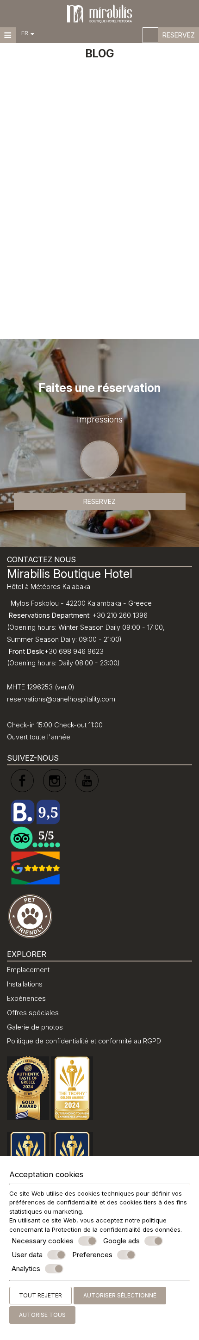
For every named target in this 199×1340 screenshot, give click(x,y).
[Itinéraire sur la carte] (150, 35)
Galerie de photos (35, 1027)
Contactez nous (41, 559)
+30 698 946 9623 (74, 651)
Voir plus (28, 310)
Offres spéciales (33, 1013)
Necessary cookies (43, 1240)
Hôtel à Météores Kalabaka (48, 586)
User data (27, 1254)
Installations (25, 984)
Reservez (178, 35)
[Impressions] (99, 481)
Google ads (121, 1240)
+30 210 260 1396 (120, 615)
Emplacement (28, 970)
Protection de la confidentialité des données (116, 1229)
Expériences (26, 998)
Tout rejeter (40, 1295)
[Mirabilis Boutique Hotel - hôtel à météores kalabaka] (99, 13)
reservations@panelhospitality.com (61, 699)
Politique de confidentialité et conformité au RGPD (84, 1041)
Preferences (92, 1254)
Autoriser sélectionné (119, 1295)
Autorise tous (42, 1314)
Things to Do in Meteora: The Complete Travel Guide (80, 231)
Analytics (26, 1268)
